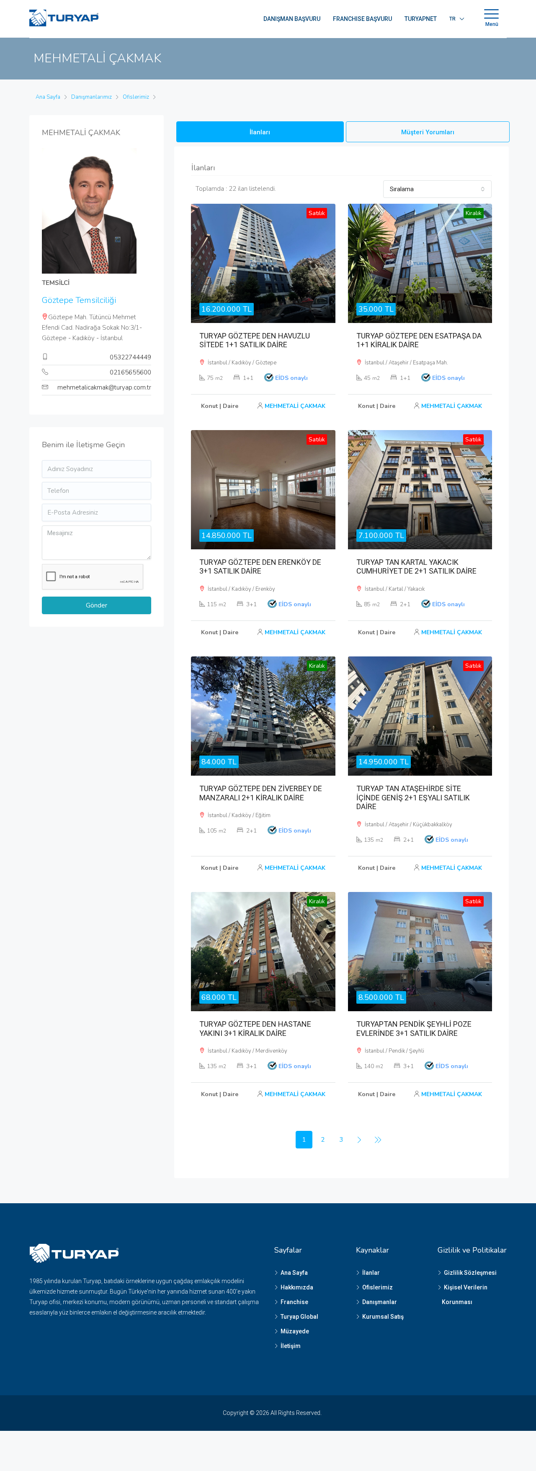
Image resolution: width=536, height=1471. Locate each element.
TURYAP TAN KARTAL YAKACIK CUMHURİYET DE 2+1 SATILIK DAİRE (416, 567)
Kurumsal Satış (383, 1316)
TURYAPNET (421, 18)
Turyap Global (299, 1316)
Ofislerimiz (377, 1287)
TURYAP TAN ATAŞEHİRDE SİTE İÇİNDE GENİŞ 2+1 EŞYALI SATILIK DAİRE (413, 797)
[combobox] (437, 189)
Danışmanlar (379, 1302)
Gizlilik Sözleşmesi (470, 1272)
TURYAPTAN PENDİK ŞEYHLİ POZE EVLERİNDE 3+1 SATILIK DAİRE (414, 1029)
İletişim (291, 1346)
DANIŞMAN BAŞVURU (291, 18)
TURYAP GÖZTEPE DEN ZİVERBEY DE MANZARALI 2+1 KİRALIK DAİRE (260, 793)
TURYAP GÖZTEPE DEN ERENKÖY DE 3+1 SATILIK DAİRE (260, 567)
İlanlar (371, 1272)
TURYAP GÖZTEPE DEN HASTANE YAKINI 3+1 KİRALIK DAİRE (255, 1029)
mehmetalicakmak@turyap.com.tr (104, 387)
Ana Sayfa (294, 1272)
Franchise (294, 1302)
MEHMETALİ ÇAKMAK (295, 406)
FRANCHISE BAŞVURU (362, 18)
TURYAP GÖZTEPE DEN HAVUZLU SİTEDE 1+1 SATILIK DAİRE (254, 340)
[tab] (260, 131)
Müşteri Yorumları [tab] (427, 132)
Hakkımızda (297, 1287)
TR (452, 19)
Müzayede (295, 1331)
